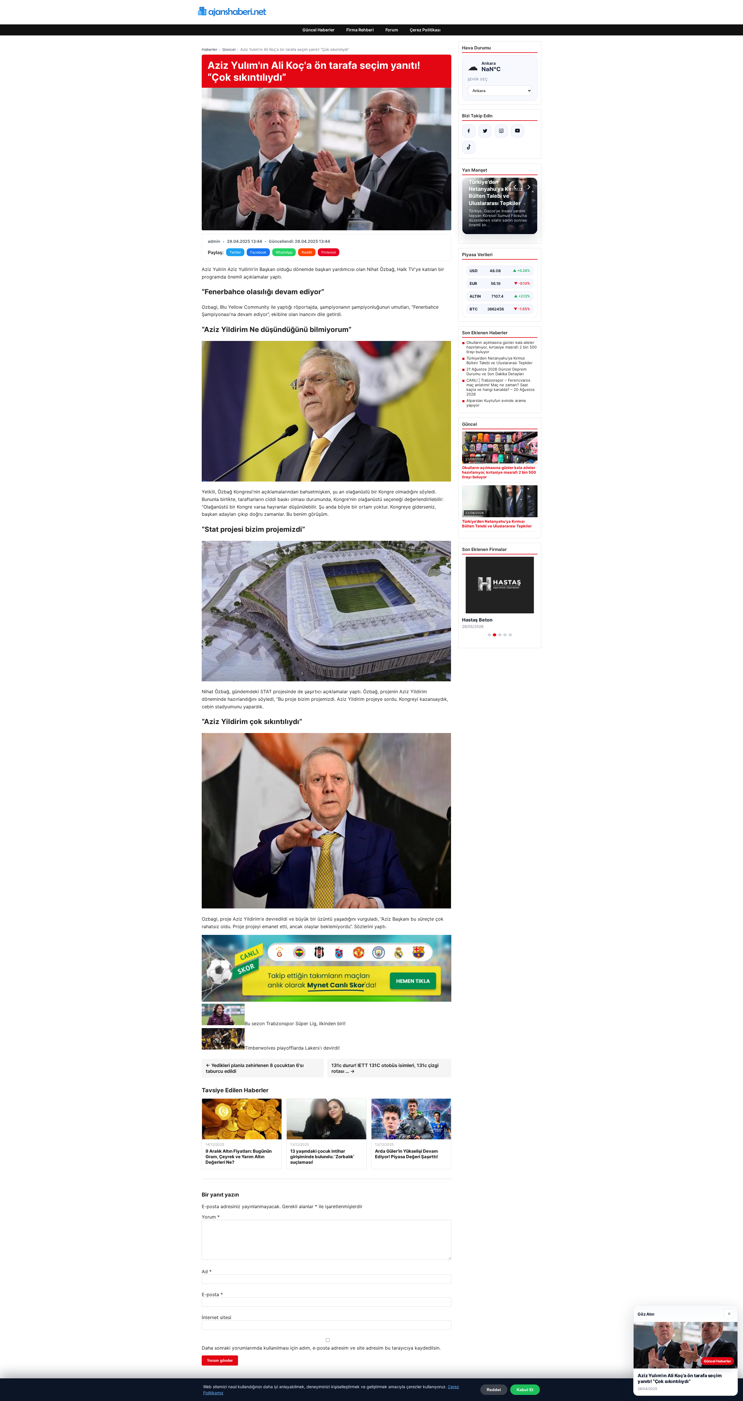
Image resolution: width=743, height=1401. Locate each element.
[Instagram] (501, 131)
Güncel (228, 49)
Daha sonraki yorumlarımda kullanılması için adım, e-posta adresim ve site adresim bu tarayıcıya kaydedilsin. (321, 1348)
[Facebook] (468, 131)
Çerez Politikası (425, 29)
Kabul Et (525, 1389)
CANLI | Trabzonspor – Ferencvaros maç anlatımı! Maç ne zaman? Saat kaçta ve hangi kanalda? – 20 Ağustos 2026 (500, 387)
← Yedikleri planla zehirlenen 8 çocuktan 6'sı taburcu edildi (255, 1068)
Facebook (258, 252)
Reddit (307, 252)
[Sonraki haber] (528, 187)
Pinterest (328, 252)
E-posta (212, 1294)
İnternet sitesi (216, 1317)
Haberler (209, 49)
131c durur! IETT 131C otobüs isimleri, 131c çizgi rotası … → (385, 1068)
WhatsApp (284, 252)
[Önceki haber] (516, 187)
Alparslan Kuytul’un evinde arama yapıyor (496, 402)
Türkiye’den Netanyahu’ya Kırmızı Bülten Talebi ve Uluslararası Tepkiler (499, 360)
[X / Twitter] (485, 131)
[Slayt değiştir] (489, 634)
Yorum (211, 1217)
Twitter (235, 252)
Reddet (494, 1389)
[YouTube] (517, 131)
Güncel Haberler (318, 29)
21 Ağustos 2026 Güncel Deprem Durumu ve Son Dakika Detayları (496, 371)
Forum (391, 29)
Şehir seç (478, 79)
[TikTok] (468, 147)
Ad (207, 1271)
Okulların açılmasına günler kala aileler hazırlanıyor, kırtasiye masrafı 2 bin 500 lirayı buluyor (501, 347)
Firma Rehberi (360, 29)
